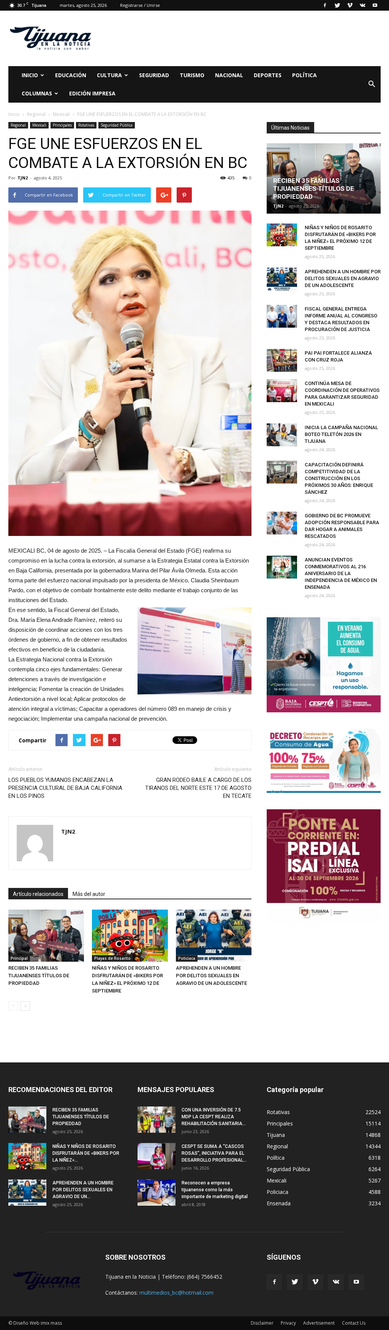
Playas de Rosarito (112, 958)
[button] (371, 84)
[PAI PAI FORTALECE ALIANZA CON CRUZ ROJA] (282, 360)
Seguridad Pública (117, 125)
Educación (70, 75)
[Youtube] (375, 5)
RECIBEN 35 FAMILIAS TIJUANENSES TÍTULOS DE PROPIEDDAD (38, 975)
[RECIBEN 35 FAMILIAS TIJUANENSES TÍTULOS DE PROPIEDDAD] (46, 936)
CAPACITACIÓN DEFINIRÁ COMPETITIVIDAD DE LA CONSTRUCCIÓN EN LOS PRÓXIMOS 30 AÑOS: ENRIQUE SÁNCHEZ (339, 478)
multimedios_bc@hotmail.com (176, 1292)
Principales (62, 125)
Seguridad (154, 75)
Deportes (267, 75)
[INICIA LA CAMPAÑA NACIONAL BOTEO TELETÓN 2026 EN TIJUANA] (282, 434)
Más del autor (89, 894)
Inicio (30, 75)
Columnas (37, 93)
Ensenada (279, 1203)
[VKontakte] (362, 5)
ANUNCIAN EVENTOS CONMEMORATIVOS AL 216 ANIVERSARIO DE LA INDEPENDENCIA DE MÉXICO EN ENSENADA (341, 573)
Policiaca (186, 958)
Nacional (229, 75)
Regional (18, 125)
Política (304, 75)
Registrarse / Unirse (140, 5)
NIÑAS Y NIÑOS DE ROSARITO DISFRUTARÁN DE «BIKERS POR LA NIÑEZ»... (85, 1153)
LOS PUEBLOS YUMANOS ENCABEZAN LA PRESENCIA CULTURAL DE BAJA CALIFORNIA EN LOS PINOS (65, 788)
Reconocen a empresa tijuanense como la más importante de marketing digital (215, 1189)
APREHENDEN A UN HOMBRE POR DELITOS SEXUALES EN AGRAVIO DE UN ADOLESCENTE (211, 975)
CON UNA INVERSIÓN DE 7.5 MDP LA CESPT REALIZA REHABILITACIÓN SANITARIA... (214, 1116)
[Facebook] (324, 5)
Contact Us (353, 1323)
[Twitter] (337, 5)
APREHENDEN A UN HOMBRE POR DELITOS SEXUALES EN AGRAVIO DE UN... (83, 1189)
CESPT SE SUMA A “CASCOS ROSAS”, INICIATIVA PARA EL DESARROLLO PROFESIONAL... (214, 1153)
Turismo (192, 75)
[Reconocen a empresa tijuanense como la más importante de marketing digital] (157, 1192)
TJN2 (22, 178)
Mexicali (39, 125)
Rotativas (86, 125)
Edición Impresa (92, 93)
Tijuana (276, 1134)
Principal (19, 958)
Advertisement (319, 1323)
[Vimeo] (350, 5)
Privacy (288, 1323)
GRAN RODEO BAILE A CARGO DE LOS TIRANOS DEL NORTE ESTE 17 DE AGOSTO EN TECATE (198, 788)
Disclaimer (262, 1323)
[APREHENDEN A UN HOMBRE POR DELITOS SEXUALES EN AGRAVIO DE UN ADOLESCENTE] (213, 936)
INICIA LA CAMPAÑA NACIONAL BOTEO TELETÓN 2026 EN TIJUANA (341, 434)
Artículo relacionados (38, 894)
